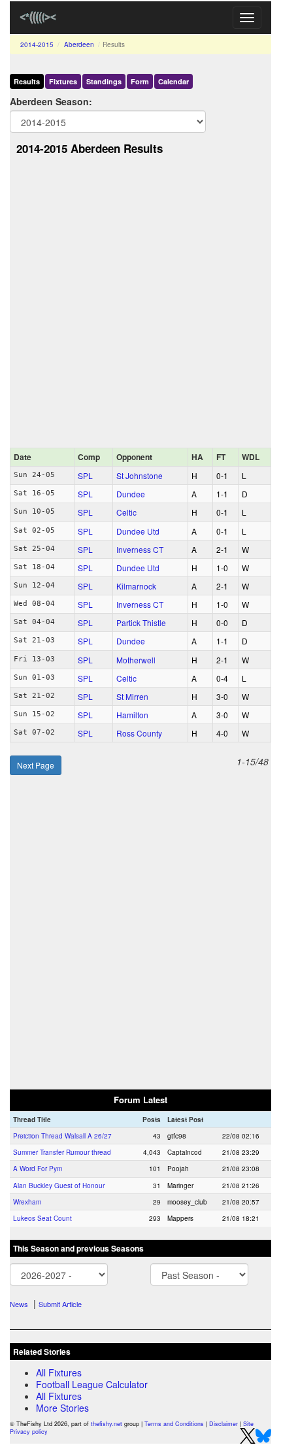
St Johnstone (139, 475)
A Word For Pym (37, 1168)
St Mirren (132, 696)
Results (27, 81)
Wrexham (27, 1201)
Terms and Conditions (174, 1424)
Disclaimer (223, 1424)
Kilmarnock (136, 585)
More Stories (62, 1407)
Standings (104, 81)
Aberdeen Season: (51, 101)
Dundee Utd (137, 531)
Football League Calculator (92, 1384)
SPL (85, 475)
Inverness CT (139, 549)
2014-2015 (37, 44)
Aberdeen (79, 44)
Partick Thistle (141, 622)
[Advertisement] (140, 305)
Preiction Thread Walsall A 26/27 (62, 1135)
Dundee (130, 493)
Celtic (126, 512)
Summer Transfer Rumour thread (62, 1152)
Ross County (139, 733)
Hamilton (132, 714)
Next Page (35, 765)
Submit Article (60, 1304)
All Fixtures (59, 1372)
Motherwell (136, 659)
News (19, 1304)
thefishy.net (106, 1424)
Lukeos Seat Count (42, 1218)
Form (140, 81)
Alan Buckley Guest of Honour (59, 1185)
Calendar (173, 81)
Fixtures (63, 81)
